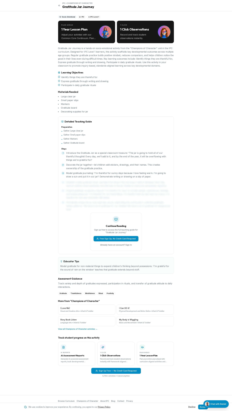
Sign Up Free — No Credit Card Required (118, 371)
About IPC (104, 401)
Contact (120, 401)
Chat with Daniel (218, 404)
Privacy (129, 401)
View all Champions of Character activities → (77, 329)
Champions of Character (80, 3)
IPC (63, 3)
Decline (191, 407)
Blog (113, 401)
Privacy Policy (104, 407)
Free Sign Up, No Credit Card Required (118, 238)
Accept (203, 407)
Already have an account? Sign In (116, 245)
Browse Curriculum (66, 401)
